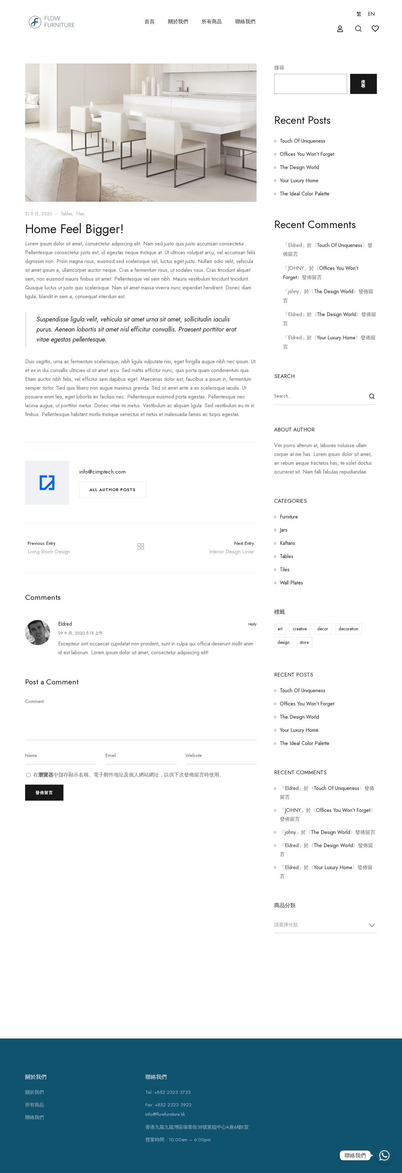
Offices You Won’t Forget (307, 154)
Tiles (80, 214)
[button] (341, 29)
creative (300, 629)
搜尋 (279, 67)
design (284, 642)
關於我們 (178, 21)
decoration (348, 629)
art (280, 629)
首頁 (149, 21)
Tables (66, 214)
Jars (283, 530)
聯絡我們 (245, 21)
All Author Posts (113, 490)
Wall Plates (291, 582)
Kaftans (287, 543)
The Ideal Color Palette (304, 193)
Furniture (289, 516)
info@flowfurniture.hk (165, 1114)
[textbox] (325, 925)
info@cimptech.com (102, 471)
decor (322, 629)
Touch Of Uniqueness (302, 141)
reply (252, 624)
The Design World (299, 167)
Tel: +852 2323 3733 (168, 1092)
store (304, 642)
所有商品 (34, 1104)
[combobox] (325, 925)
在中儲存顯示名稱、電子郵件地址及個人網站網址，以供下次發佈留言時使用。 (128, 774)
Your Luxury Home (299, 180)
